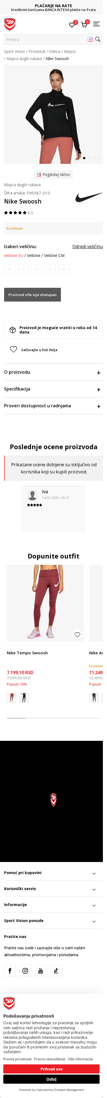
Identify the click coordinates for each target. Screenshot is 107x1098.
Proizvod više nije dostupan (33, 294)
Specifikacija (17, 389)
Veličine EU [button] (13, 255)
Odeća (54, 51)
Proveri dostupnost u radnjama (37, 406)
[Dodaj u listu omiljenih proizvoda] (77, 634)
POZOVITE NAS (55, 6)
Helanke (14, 646)
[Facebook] (9, 970)
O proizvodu (17, 372)
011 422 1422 (55, 9)
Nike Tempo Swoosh (27, 652)
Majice (70, 51)
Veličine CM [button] (54, 255)
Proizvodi (37, 51)
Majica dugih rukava (24, 58)
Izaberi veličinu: (20, 246)
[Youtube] (40, 970)
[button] (53, 39)
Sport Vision (14, 51)
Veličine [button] (33, 255)
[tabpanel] (53, 114)
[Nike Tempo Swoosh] (45, 603)
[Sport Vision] (9, 24)
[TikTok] (55, 970)
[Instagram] (25, 970)
